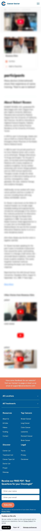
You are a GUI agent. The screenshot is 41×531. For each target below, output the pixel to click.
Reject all (16, 527)
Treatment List (8, 455)
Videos (5, 427)
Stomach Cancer (27, 436)
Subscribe (8, 505)
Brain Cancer (25, 440)
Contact (5, 436)
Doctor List (6, 464)
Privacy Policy (28, 521)
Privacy (23, 455)
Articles (5, 423)
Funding (5, 432)
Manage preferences (30, 527)
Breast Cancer (26, 419)
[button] (20, 396)
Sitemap (6, 472)
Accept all (6, 527)
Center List (6, 451)
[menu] (38, 3)
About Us (6, 419)
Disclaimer (24, 459)
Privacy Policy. (6, 511)
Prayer (5, 468)
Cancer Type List (8, 459)
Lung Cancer (25, 423)
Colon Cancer (25, 427)
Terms (23, 451)
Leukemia (24, 432)
